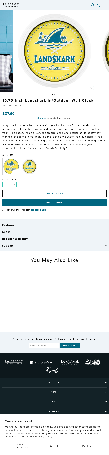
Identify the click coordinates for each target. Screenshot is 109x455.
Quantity (9, 179)
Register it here (38, 209)
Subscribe (70, 345)
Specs (6, 232)
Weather (53, 382)
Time (54, 392)
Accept (53, 446)
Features (8, 225)
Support (7, 245)
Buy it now (54, 202)
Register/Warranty (15, 239)
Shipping (41, 118)
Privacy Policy (44, 436)
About (54, 401)
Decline (87, 446)
